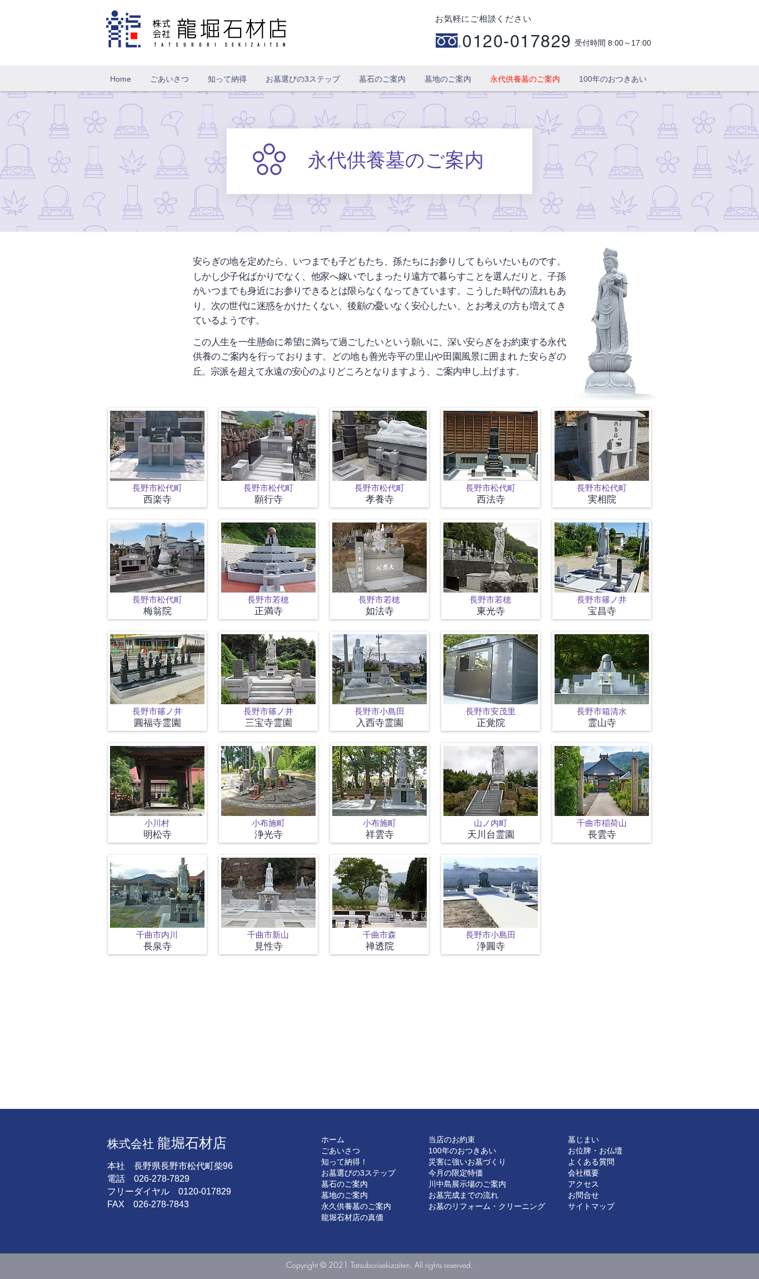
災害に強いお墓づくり (467, 1161)
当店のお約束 (451, 1139)
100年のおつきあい (462, 1150)
